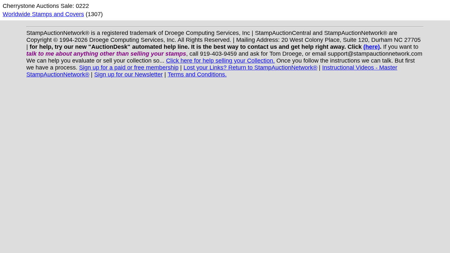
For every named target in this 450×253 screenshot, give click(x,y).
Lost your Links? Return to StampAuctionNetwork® (250, 67)
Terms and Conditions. (197, 74)
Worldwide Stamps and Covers (43, 14)
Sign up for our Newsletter (128, 74)
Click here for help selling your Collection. (220, 60)
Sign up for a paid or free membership (129, 67)
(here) (371, 46)
